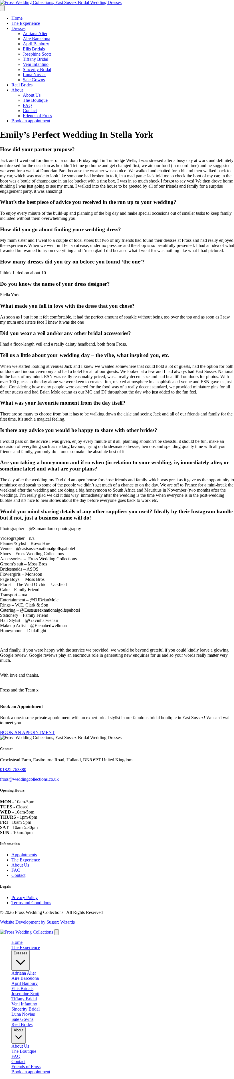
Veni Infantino (36, 64)
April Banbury (36, 43)
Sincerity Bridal (37, 69)
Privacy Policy (24, 897)
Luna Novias (34, 74)
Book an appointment (30, 120)
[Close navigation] (56, 932)
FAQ (27, 105)
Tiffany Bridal (35, 59)
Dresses (18, 28)
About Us (32, 95)
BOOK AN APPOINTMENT (27, 732)
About (17, 90)
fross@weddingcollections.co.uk (29, 779)
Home (17, 18)
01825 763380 (13, 769)
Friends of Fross (37, 115)
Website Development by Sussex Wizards (37, 922)
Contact (30, 110)
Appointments (24, 854)
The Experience (25, 23)
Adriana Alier (35, 33)
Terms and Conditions (31, 902)
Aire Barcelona (36, 38)
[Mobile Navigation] (2, 8)
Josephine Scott (37, 54)
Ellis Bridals (34, 48)
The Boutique (35, 100)
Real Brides (22, 84)
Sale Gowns (34, 79)
